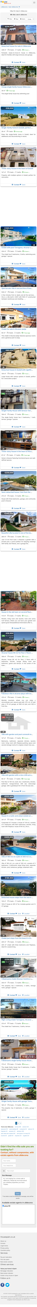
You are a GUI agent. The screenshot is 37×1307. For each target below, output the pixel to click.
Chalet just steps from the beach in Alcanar (18, 938)
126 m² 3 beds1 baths (16, 901)
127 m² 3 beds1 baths (15, 738)
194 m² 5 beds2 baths (16, 373)
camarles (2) (12, 1131)
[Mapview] (16, 19)
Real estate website (6, 1262)
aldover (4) (31, 1129)
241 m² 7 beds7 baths (15, 819)
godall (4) (10, 1135)
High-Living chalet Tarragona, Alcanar (16, 1020)
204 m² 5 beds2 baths (16, 251)
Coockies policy (5, 1250)
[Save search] (22, 19)
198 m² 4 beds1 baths (16, 656)
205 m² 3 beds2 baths (16, 942)
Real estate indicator (6, 1273)
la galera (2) (26, 1135)
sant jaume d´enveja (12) (23, 1133)
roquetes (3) (18, 1135)
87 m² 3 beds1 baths (15, 455)
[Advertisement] (18, 206)
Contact (2, 1243)
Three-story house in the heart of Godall (17, 168)
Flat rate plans (4, 1259)
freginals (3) (4, 1131)
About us (3, 1241)
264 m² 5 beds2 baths (16, 536)
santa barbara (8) (13, 1129)
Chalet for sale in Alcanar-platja (13, 329)
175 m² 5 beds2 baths (16, 1064)
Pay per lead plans (6, 1257)
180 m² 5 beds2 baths (16, 860)
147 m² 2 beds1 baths (15, 172)
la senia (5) (4, 1135)
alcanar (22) (25, 1127)
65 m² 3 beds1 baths (15, 779)
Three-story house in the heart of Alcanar (17, 451)
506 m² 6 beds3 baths (16, 292)
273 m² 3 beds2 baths (16, 496)
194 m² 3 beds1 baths (16, 414)
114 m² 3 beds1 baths (15, 616)
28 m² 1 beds (11, 131)
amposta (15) (4, 1129)
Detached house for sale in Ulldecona (16, 46)
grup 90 (7, 1206)
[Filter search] (9, 19)
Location (27, 913)
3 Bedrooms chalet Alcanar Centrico (15, 979)
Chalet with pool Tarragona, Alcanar (15, 248)
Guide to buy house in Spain (9, 1275)
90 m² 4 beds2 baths (15, 333)
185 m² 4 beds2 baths (16, 1105)
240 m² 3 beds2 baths (16, 982)
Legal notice (4, 1245)
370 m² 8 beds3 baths (16, 697)
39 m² (8, 90)
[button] (14, 7)
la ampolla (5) (23, 1129)
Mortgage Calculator (6, 1271)
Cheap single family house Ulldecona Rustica (19, 87)
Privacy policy (4, 1248)
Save (23, 62)
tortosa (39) (18, 1127)
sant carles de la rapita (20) (8, 1133)
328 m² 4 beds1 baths (16, 50)
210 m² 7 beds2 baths (16, 1023)
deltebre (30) (20, 1131)
